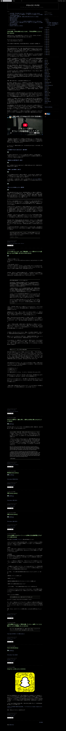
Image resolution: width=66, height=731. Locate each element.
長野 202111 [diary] (13, 18)
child (13, 243)
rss (45, 116)
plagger (46, 91)
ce (45, 66)
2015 (47, 39)
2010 (47, 47)
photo (46, 89)
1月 (47, 27)
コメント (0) (13, 483)
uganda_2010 (47, 101)
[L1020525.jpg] (10, 517)
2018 (47, 34)
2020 (47, 31)
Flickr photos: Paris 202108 (12, 654)
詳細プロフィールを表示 (48, 14)
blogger (46, 63)
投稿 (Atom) (11, 724)
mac (45, 80)
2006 (47, 54)
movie (46, 86)
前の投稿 (41, 27)
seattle (46, 94)
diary (11, 464)
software (46, 95)
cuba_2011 (47, 69)
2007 (47, 52)
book (11, 243)
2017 (47, 36)
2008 (47, 51)
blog (45, 61)
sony (45, 97)
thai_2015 (46, 98)
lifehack (16, 243)
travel (14, 485)
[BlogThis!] (9, 245)
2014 (47, 41)
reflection (22, 243)
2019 (47, 32)
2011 (47, 46)
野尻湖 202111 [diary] (14, 17)
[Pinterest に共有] (12, 245)
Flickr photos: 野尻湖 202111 (12, 479)
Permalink (9, 483)
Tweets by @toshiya (48, 107)
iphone (46, 77)
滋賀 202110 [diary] (13, 20)
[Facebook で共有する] (11, 245)
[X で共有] (10, 245)
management (47, 82)
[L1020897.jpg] (10, 495)
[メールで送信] (7, 245)
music (46, 88)
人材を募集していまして (17, 539)
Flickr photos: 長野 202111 (12, 500)
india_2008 (47, 76)
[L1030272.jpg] (10, 423)
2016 (47, 37)
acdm (46, 60)
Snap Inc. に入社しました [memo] (16, 25)
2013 (47, 42)
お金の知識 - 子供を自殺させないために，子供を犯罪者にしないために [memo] (25, 13)
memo (19, 243)
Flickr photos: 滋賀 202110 (12, 521)
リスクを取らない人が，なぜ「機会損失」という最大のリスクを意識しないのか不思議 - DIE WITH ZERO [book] (24, 252)
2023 (47, 19)
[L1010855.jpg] (10, 650)
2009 (47, 49)
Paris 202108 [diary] (13, 24)
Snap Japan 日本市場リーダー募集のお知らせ (15, 633)
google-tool (47, 73)
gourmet (46, 75)
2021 (47, 29)
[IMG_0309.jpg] (10, 474)
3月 (47, 21)
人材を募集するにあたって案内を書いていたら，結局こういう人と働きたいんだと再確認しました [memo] (24, 625)
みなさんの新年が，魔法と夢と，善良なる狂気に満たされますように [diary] (24, 16)
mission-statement (48, 85)
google (46, 72)
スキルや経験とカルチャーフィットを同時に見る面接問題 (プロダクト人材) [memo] (25, 21)
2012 (47, 44)
